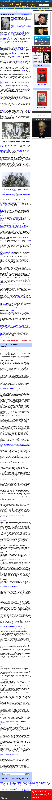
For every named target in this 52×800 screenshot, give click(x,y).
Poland (17, 285)
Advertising (3, 797)
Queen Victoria (34, 788)
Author (28, 1)
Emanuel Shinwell (26, 25)
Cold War (15, 331)
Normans (11, 783)
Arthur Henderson (19, 52)
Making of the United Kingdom (20, 784)
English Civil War (10, 784)
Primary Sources (41, 115)
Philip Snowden (10, 33)
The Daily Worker (12, 626)
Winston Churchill (4, 302)
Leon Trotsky (12, 209)
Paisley (25, 17)
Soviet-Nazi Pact (20, 253)
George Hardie (18, 27)
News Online (4, 798)
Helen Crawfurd (11, 86)
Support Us (47, 1)
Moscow (2, 111)
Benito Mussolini (30, 789)
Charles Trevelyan (24, 226)
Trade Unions (18, 786)
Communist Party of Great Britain (23, 89)
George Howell (3, 33)
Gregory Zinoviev (8, 211)
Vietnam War (28, 782)
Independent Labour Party (19, 41)
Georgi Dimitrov (13, 218)
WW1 (14, 8)
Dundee (13, 146)
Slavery (34, 785)
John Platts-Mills (22, 325)
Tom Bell (7, 63)
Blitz (43, 783)
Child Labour (38, 785)
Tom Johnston (19, 26)
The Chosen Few (25, 230)
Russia (37, 8)
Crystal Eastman (5, 388)
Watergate (40, 782)
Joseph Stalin (19, 207)
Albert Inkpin (23, 86)
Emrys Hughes (14, 327)
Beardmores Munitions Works (11, 57)
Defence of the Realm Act (15, 71)
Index (14, 1)
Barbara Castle (21, 326)
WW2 (24, 8)
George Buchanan (26, 27)
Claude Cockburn (5, 626)
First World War (3, 782)
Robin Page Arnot (10, 150)
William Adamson (8, 205)
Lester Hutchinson (8, 326)
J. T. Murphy (27, 32)
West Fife (26, 204)
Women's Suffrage (45, 785)
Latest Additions (8, 1)
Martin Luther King (5, 789)
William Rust (3, 150)
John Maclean (7, 44)
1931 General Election (11, 202)
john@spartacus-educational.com (15, 340)
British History (22, 782)
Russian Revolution (32, 786)
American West (17, 783)
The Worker (22, 70)
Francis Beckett (18, 37)
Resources (22, 1)
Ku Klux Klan (47, 788)
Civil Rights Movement (21, 785)
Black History (49, 8)
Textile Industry (25, 786)
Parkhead (21, 57)
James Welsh (16, 28)
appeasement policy (23, 664)
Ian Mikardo (15, 326)
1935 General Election (5, 204)
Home (2, 1)
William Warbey (3, 328)
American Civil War (5, 785)
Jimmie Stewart (25, 26)
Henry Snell (9, 34)
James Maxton (19, 25)
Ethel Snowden (17, 33)
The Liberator (11, 388)
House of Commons (6, 146)
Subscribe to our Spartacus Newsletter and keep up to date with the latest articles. (15, 779)
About (24, 794)
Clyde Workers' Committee (18, 48)
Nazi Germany (5, 252)
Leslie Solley (25, 327)
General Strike (26, 168)
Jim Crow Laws (23, 789)
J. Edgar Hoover (41, 788)
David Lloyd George (9, 52)
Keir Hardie (11, 32)
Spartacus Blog (45, 786)
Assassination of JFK (47, 782)
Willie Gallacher (26, 141)
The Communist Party (41, 107)
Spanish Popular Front (21, 227)
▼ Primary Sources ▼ (26, 14)
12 (47, 116)
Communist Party (12, 145)
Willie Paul (12, 85)
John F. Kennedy (41, 12)
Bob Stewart (16, 32)
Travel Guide (39, 786)
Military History (35, 782)
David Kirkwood (24, 24)
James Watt (42, 137)
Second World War (12, 310)
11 (46, 116)
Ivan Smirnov (15, 211)
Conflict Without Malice (25, 445)
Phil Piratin (24, 313)
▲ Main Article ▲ (26, 344)
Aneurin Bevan (15, 226)
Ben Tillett (22, 32)
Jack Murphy (12, 141)
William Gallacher (17, 189)
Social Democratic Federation (11, 42)
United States (47, 783)
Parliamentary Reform (7, 786)
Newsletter (38, 1)
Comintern (29, 277)
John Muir (13, 26)
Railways (13, 786)
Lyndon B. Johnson (19, 788)
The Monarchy (39, 783)
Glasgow (14, 24)
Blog (33, 1)
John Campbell (19, 150)
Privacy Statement (5, 796)
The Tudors (17, 782)
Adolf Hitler (12, 789)
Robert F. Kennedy (27, 788)
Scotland (13, 18)
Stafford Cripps (8, 226)
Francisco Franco (25, 228)
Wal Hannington (24, 147)
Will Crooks (23, 33)
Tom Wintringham (7, 149)
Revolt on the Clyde (42, 84)
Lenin (28, 93)
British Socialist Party (4, 45)
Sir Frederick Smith (22, 62)
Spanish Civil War (13, 785)
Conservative (3, 665)
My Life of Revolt (12, 349)
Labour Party (4, 110)
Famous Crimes (23, 783)
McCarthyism (29, 785)
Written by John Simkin (28, 793)
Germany (32, 8)
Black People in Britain (31, 783)
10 (44, 116)
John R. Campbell (15, 44)
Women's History (44, 8)
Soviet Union (22, 249)
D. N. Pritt (20, 327)
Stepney (11, 314)
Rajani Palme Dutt (4, 86)
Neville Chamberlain (22, 297)
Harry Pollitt (25, 85)
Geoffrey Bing (8, 327)
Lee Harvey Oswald (25, 790)
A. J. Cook (18, 86)
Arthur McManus (9, 61)
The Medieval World (38, 784)
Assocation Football (5, 783)
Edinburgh (23, 67)
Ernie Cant (10, 192)
